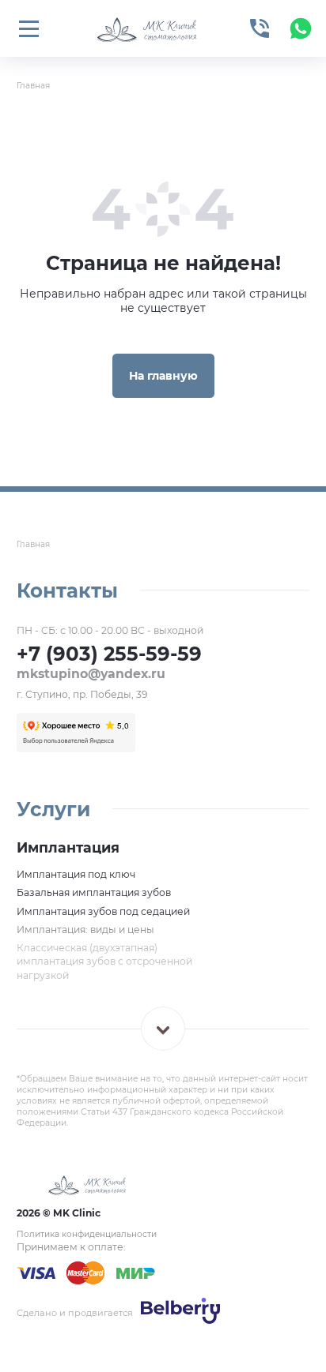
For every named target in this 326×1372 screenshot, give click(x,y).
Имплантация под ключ (76, 874)
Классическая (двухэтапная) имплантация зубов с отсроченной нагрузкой (104, 961)
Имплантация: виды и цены (85, 929)
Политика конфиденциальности (87, 1234)
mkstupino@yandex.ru (91, 673)
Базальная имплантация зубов (94, 892)
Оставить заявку (182, 1330)
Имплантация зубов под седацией (103, 911)
